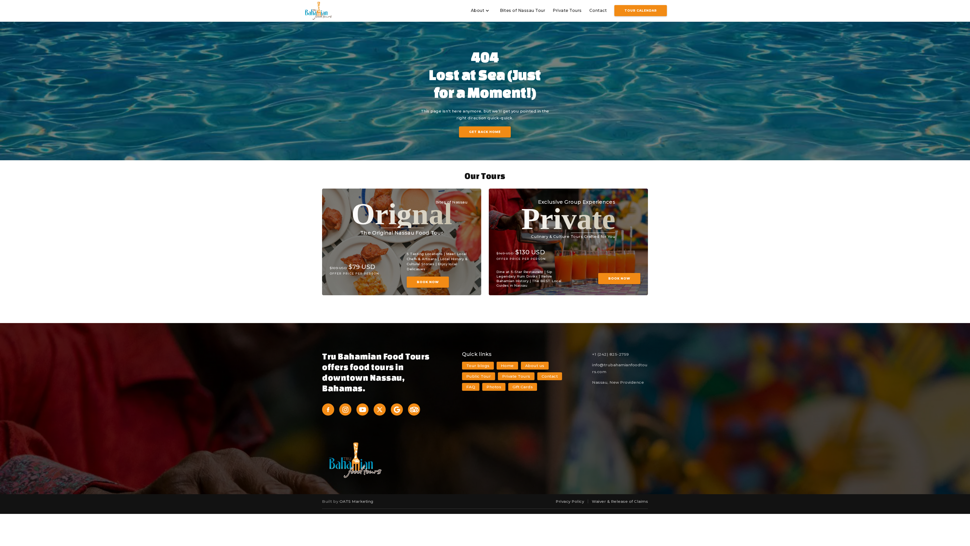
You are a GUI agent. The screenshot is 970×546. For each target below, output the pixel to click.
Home (507, 365)
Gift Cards (523, 386)
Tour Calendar (640, 10)
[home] (318, 10)
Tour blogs (478, 365)
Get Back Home (485, 132)
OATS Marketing (357, 501)
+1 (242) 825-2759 (610, 354)
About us (534, 365)
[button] (479, 10)
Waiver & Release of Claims (620, 501)
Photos (494, 386)
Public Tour (478, 376)
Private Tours (567, 10)
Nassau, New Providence (618, 382)
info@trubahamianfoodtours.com (620, 368)
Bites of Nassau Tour (522, 10)
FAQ (470, 386)
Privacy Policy (570, 501)
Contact (598, 10)
